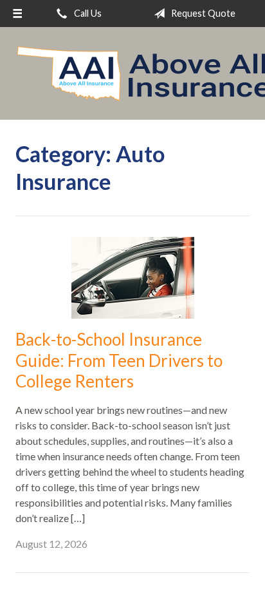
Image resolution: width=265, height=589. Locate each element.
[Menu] (17, 13)
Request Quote (202, 13)
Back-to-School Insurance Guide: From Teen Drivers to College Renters (119, 360)
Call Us (87, 13)
